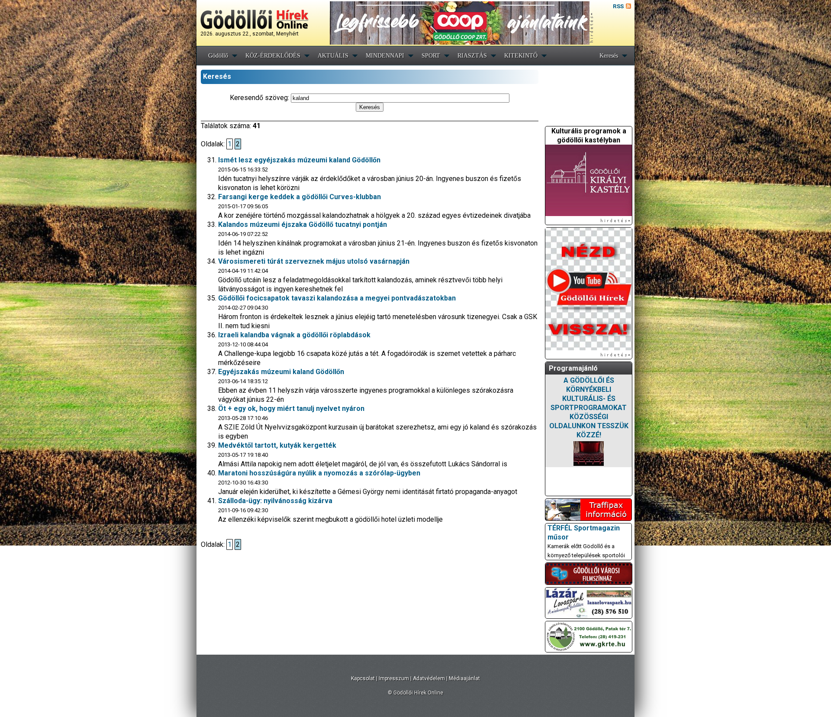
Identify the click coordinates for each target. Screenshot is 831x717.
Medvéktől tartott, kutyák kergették (277, 445)
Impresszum (394, 678)
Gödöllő (218, 55)
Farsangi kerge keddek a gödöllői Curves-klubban (299, 197)
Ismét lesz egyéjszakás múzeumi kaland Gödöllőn (299, 160)
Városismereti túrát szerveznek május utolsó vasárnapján (313, 261)
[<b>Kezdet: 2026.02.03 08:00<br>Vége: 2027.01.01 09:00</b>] (589, 453)
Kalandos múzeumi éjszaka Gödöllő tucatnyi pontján (302, 224)
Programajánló (573, 368)
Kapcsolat (363, 678)
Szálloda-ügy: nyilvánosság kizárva (275, 501)
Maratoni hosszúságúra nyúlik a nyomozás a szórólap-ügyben (319, 473)
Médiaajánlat (464, 678)
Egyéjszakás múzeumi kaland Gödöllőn (281, 372)
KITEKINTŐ (521, 55)
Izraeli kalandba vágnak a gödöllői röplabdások (294, 335)
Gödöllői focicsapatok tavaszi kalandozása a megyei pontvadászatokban (337, 298)
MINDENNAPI (385, 55)
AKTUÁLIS (333, 55)
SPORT (431, 55)
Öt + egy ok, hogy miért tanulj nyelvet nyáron (291, 408)
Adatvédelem (429, 678)
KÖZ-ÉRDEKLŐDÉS (272, 55)
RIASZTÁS (472, 55)
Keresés (608, 55)
